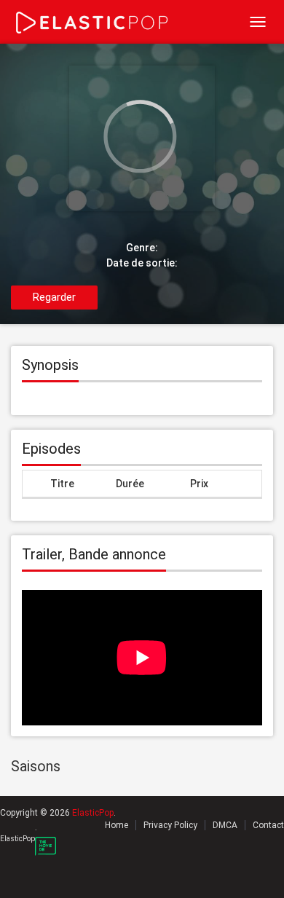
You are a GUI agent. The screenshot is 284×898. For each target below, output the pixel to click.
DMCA (225, 825)
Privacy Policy (170, 825)
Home (116, 825)
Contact (268, 825)
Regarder (54, 297)
